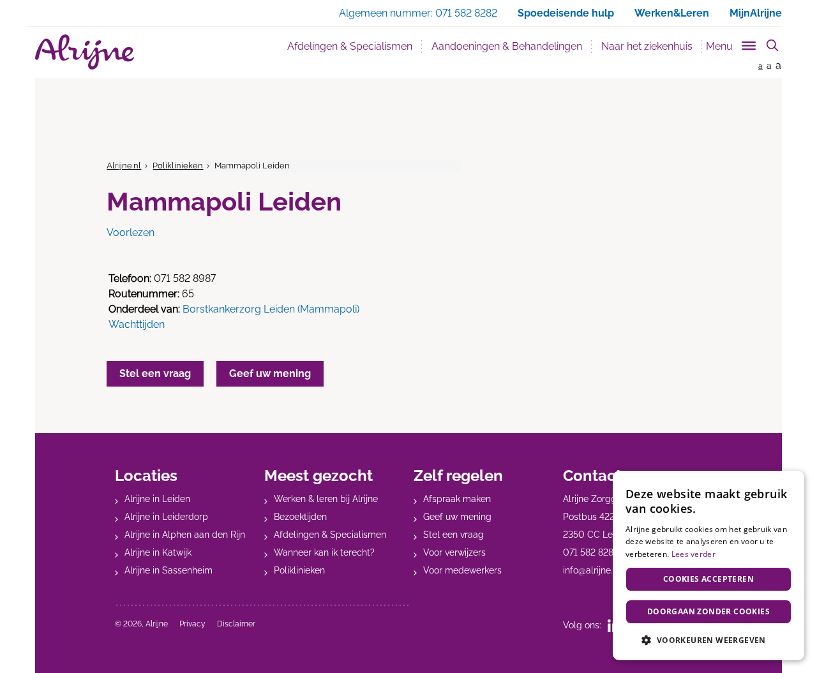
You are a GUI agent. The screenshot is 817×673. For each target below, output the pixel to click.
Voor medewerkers (462, 570)
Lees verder (693, 554)
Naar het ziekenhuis (647, 46)
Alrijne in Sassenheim (168, 570)
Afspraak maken (457, 499)
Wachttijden (137, 324)
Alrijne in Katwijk (157, 552)
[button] (708, 639)
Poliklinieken (178, 165)
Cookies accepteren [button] (708, 578)
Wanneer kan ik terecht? (324, 552)
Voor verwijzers (454, 552)
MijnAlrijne (756, 13)
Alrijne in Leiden (157, 499)
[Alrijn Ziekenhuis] (84, 52)
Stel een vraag (453, 534)
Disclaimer (236, 623)
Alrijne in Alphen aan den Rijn (184, 534)
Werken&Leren (671, 13)
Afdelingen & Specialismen (354, 46)
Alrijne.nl (124, 165)
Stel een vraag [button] (155, 373)
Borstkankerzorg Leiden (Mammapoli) (271, 309)
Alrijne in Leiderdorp (166, 517)
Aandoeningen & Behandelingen (506, 46)
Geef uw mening (457, 517)
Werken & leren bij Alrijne (326, 499)
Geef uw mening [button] (270, 373)
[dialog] (708, 565)
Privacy (192, 623)
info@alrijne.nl (591, 570)
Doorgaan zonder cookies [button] (708, 611)
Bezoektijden (300, 517)
